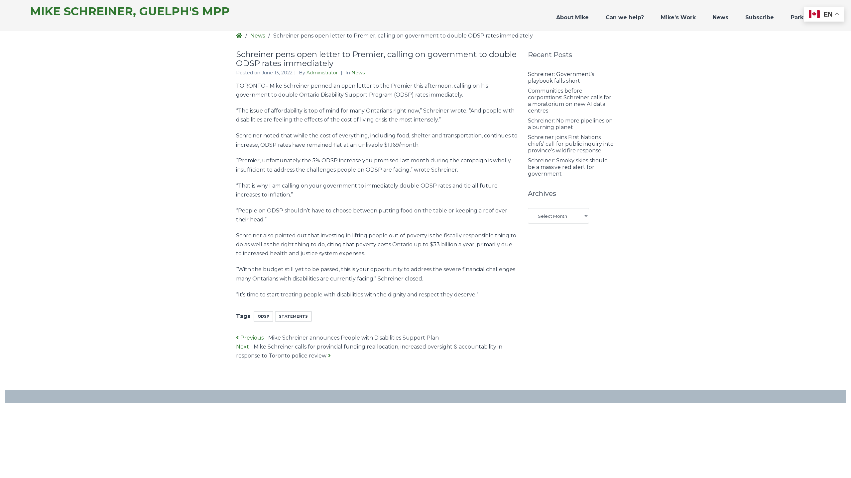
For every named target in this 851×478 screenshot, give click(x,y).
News (720, 17)
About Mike (572, 17)
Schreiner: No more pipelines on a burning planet (570, 124)
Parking (802, 17)
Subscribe (759, 17)
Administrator (322, 73)
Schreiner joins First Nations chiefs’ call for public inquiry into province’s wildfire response (571, 144)
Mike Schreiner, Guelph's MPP (130, 11)
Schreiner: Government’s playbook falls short (561, 77)
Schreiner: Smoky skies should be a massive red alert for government (568, 167)
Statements (293, 316)
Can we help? (625, 17)
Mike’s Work (678, 17)
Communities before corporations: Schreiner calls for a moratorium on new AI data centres (569, 101)
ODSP (263, 316)
